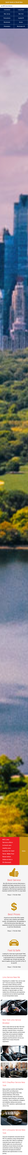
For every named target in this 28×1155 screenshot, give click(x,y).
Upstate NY (21, 18)
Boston (21, 22)
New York (21, 14)
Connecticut (7, 9)
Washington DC (21, 26)
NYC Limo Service (7, 6)
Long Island (21, 9)
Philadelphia (7, 26)
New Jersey (7, 14)
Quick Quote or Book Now (14, 2)
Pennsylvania (7, 18)
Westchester (7, 22)
